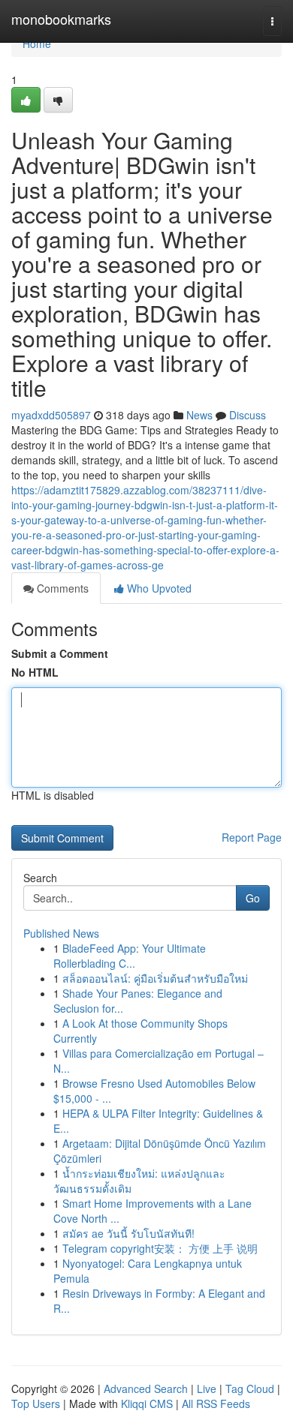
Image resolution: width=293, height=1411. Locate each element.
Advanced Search (146, 1388)
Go (253, 897)
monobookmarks (61, 19)
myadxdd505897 (51, 414)
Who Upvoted (158, 588)
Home (37, 43)
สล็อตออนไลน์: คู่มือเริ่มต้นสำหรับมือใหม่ (155, 978)
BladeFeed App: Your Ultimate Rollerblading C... (129, 956)
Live (206, 1388)
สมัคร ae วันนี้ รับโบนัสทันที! (128, 1233)
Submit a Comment (59, 653)
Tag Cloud (249, 1388)
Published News (61, 933)
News (199, 414)
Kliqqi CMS (147, 1403)
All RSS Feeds (216, 1403)
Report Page (252, 837)
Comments (61, 588)
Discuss (247, 414)
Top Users (35, 1403)
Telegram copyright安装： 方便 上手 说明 (160, 1248)
